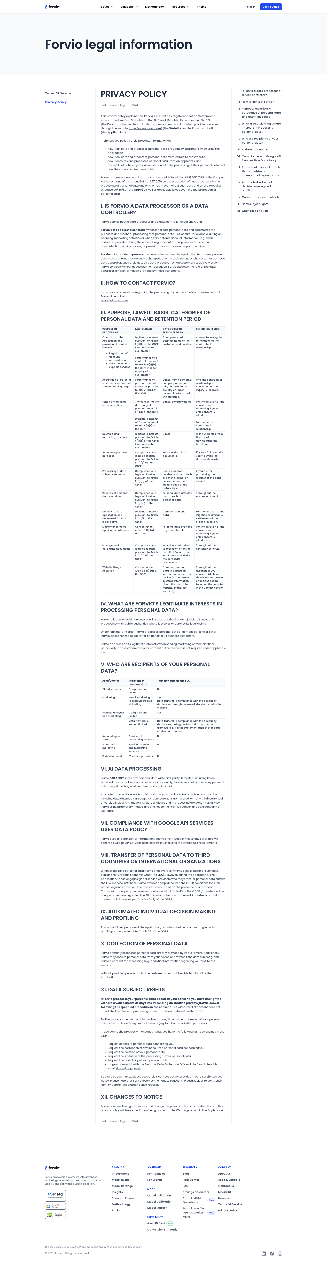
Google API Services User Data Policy (139, 843)
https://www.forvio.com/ (145, 128)
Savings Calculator (196, 1192)
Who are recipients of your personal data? (260, 141)
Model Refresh (157, 1208)
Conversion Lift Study (162, 1230)
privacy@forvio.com (114, 300)
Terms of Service (126, 1246)
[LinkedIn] (264, 1253)
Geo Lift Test (160, 1223)
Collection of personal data (261, 197)
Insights (117, 1192)
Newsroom (225, 1198)
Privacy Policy (56, 102)
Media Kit (224, 1192)
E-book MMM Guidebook (198, 1200)
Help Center (191, 1180)
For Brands (154, 1180)
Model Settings (122, 1186)
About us (224, 1174)
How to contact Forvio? (258, 102)
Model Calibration (159, 1202)
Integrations (120, 1174)
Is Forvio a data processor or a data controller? (262, 93)
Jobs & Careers (229, 1180)
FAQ (185, 1186)
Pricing (201, 7)
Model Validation (159, 1195)
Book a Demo (271, 7)
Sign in (251, 7)
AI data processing (255, 149)
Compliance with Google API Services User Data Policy (261, 158)
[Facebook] (272, 1253)
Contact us (226, 1186)
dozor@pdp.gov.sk (128, 1068)
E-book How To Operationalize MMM (198, 1212)
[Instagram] (280, 1253)
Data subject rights (255, 204)
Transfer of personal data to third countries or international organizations (261, 171)
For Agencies (156, 1174)
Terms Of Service (58, 93)
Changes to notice (255, 211)
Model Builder (121, 1180)
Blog (186, 1174)
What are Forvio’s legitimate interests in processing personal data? (261, 128)
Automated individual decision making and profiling (257, 186)
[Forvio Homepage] (52, 7)
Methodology (154, 7)
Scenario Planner (124, 1198)
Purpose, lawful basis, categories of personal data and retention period (261, 113)
